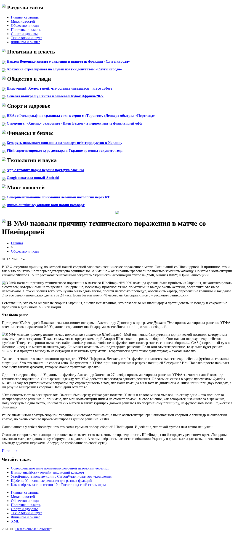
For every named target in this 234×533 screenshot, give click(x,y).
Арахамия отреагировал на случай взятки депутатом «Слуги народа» (64, 69)
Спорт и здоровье (24, 34)
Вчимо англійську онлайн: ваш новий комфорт (46, 205)
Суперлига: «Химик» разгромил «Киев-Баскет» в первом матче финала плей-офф (74, 123)
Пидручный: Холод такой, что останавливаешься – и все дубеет (59, 88)
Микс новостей (23, 21)
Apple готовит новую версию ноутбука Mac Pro (45, 170)
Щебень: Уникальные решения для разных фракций (51, 480)
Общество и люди (25, 25)
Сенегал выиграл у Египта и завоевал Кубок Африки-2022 (55, 96)
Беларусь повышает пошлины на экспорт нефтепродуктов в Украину (64, 143)
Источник (9, 451)
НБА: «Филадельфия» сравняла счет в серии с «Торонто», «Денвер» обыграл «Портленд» (81, 115)
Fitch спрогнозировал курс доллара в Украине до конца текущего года (64, 150)
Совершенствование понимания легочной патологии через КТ (58, 197)
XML (15, 521)
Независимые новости (32, 529)
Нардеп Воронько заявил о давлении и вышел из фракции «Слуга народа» (68, 61)
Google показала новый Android (33, 178)
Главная (17, 243)
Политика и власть (25, 30)
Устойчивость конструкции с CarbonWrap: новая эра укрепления (61, 476)
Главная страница (25, 17)
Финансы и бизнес (25, 42)
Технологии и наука (26, 38)
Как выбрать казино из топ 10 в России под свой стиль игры (58, 485)
